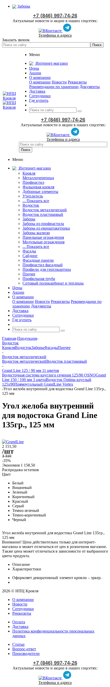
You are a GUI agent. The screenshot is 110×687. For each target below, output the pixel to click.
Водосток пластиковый (43, 214)
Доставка (20, 626)
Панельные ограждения (43, 237)
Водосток (31, 205)
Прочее (29, 274)
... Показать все (36, 201)
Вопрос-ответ (24, 649)
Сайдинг (30, 256)
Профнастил (33, 182)
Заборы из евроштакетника (46, 228)
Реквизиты (77, 82)
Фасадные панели (38, 260)
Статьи (18, 644)
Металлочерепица (38, 178)
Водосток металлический (45, 210)
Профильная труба (39, 278)
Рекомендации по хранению (54, 87)
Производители (26, 653)
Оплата (18, 622)
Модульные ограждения (43, 242)
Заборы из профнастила (43, 223)
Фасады (29, 251)
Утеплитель (33, 196)
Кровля (29, 173)
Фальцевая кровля (38, 187)
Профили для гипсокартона (47, 269)
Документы (90, 87)
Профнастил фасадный (43, 265)
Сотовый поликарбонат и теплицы (53, 283)
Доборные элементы (40, 191)
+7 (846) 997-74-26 (55, 15)
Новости (59, 82)
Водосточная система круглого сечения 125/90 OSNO (49, 375)
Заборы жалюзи (36, 233)
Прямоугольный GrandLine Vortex (43, 384)
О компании (40, 82)
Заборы (29, 219)
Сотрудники (23, 609)
